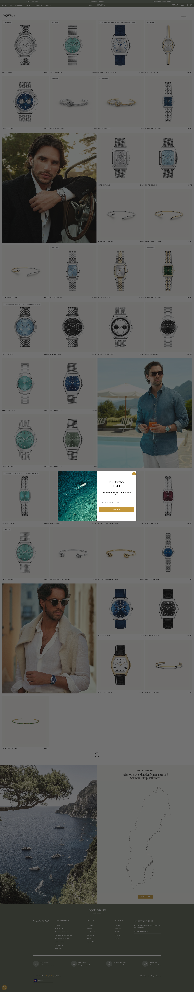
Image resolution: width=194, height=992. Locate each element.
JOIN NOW (117, 509)
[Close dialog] (134, 474)
